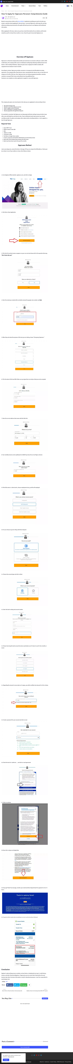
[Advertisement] (25, 44)
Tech (39, 6)
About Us (42, 1061)
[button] (68, 6)
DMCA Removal (60, 1061)
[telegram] (72, 1)
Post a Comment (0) (24, 1047)
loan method (21, 21)
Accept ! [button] (6, 1059)
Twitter (17, 985)
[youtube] (67, 1)
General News (32, 6)
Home (7, 6)
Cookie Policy (53, 1061)
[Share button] (29, 985)
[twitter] (65, 1)
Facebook (10, 985)
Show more (45, 998)
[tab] (7, 6)
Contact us (47, 1061)
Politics (45, 6)
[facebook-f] (62, 1)
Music (23, 6)
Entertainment (15, 6)
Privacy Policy (68, 1061)
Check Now (10, 1056)
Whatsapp (24, 985)
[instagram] (70, 1)
